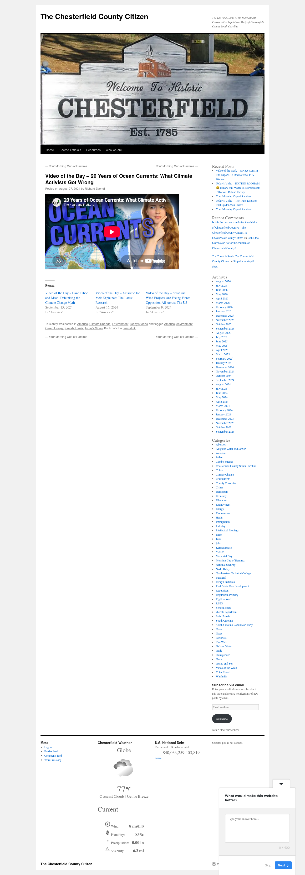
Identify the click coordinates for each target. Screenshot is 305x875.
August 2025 (223, 333)
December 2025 (225, 315)
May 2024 (222, 397)
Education (221, 500)
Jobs (218, 539)
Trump (219, 659)
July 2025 (221, 337)
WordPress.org (52, 760)
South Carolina (224, 620)
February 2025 (224, 358)
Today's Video (139, 324)
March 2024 (223, 406)
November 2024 (225, 371)
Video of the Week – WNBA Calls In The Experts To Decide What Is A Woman (237, 174)
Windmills (222, 676)
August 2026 (223, 281)
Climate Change (100, 324)
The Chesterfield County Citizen (94, 16)
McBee (220, 552)
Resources (93, 149)
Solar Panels (223, 616)
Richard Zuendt (95, 188)
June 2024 (222, 393)
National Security (225, 564)
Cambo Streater (224, 461)
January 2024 (223, 414)
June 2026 (222, 290)
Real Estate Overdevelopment (232, 586)
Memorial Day (224, 556)
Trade (219, 650)
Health (219, 517)
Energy (220, 509)
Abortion (221, 444)
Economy (221, 496)
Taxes (219, 629)
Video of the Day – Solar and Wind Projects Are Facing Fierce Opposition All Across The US (168, 298)
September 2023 (225, 431)
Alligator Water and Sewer (231, 449)
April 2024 (222, 401)
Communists (223, 479)
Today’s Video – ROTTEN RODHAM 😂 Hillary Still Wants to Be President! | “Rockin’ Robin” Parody (238, 187)
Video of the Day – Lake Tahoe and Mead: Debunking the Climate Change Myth (66, 298)
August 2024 (223, 384)
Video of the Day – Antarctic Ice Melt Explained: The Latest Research (118, 298)
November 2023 (225, 423)
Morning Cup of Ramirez (230, 560)
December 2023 (225, 418)
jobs (218, 543)
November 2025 (225, 320)
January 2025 (223, 363)
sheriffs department (226, 612)
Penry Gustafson (225, 582)
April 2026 (222, 298)
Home (50, 149)
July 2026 (221, 285)
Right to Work (224, 599)
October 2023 (223, 427)
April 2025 (222, 350)
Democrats (222, 491)
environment (184, 324)
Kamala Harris (74, 328)
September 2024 (225, 380)
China (219, 470)
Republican (222, 590)
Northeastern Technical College (233, 573)
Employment (223, 504)
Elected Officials (70, 149)
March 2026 (223, 302)
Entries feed (51, 751)
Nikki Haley (223, 569)
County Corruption (226, 483)
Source (158, 758)
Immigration (223, 522)
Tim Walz (221, 642)
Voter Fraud (222, 672)
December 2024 (225, 367)
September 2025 (225, 328)
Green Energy (54, 328)
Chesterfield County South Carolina (236, 466)
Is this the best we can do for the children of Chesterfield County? (235, 243)
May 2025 (222, 345)
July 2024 (221, 388)
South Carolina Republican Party (234, 625)
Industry (220, 526)
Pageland (221, 577)
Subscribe (222, 719)
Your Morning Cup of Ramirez (66, 166)
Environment (120, 324)
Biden (219, 457)
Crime (219, 487)
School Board (223, 607)
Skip (268, 865)
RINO (219, 603)
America (82, 324)
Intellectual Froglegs (227, 530)
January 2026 (223, 311)
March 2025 (223, 354)
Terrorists (221, 637)
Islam (219, 534)
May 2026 (222, 294)
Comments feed (53, 755)
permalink (129, 328)
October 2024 (223, 375)
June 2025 (222, 341)
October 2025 (223, 324)
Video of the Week (226, 668)
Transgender (223, 655)
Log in (48, 747)
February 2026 (224, 307)
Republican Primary (227, 595)
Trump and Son (224, 663)
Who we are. (114, 149)
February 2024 (224, 410)
